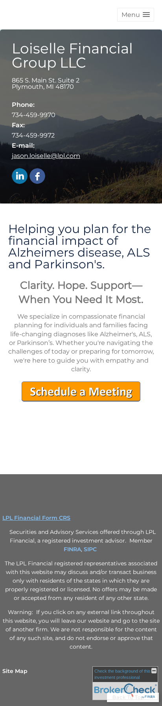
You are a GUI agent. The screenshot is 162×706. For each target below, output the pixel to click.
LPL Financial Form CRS (36, 517)
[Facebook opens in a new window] (37, 176)
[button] (135, 15)
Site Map (15, 671)
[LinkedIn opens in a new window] (20, 176)
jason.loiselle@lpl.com (46, 156)
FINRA (72, 549)
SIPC (90, 549)
